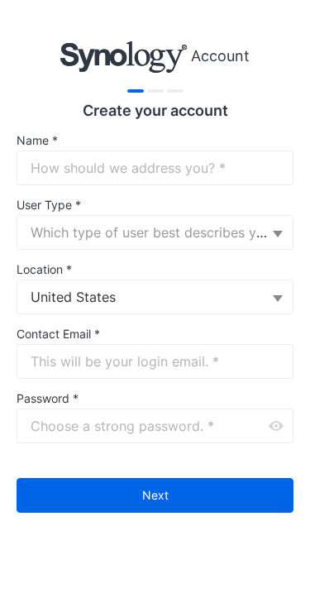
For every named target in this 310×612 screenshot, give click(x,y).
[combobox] (155, 232)
